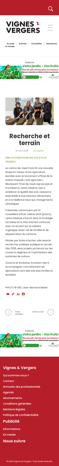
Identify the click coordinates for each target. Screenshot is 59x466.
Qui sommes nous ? (16, 375)
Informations (11, 429)
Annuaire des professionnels (21, 387)
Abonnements (12, 398)
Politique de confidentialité (20, 415)
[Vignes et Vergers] (23, 27)
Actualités (36, 43)
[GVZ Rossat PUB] (29, 71)
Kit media (9, 435)
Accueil (10, 43)
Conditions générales (17, 404)
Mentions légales (14, 409)
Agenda (8, 392)
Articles (22, 43)
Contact (8, 381)
